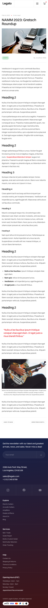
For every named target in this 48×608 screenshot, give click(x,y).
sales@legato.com (11, 476)
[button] (44, 3)
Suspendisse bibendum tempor (19, 157)
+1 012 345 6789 (10, 479)
